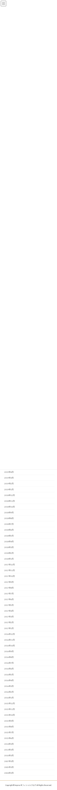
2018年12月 (9, 495)
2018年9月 (9, 512)
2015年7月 (9, 732)
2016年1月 (9, 697)
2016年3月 (9, 686)
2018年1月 (9, 559)
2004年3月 (9, 773)
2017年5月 (9, 605)
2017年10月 (9, 576)
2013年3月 (9, 750)
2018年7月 (9, 524)
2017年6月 (9, 599)
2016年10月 (9, 645)
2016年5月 (9, 674)
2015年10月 (9, 715)
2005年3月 (9, 767)
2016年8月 (9, 657)
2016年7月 (9, 663)
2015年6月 (9, 738)
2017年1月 (9, 628)
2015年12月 (9, 703)
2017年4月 (9, 611)
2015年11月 (9, 709)
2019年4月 (9, 472)
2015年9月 (9, 721)
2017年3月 (9, 617)
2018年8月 (9, 518)
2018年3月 (9, 547)
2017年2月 (9, 622)
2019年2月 (9, 484)
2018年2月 (9, 553)
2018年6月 (9, 530)
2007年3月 (9, 761)
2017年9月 (9, 582)
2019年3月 (9, 478)
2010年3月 (9, 755)
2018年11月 (9, 501)
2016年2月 (9, 692)
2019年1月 (9, 489)
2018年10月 (9, 507)
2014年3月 (9, 744)
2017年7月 (9, 593)
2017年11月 (9, 570)
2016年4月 (9, 680)
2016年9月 (9, 651)
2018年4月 (9, 541)
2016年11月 (9, 640)
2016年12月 (9, 634)
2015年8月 (9, 726)
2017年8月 (9, 588)
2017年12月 (9, 564)
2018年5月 (9, 536)
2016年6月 (9, 669)
